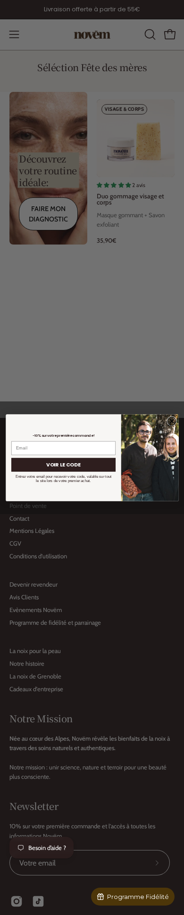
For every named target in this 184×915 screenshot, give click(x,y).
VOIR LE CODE (63, 464)
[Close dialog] (171, 421)
